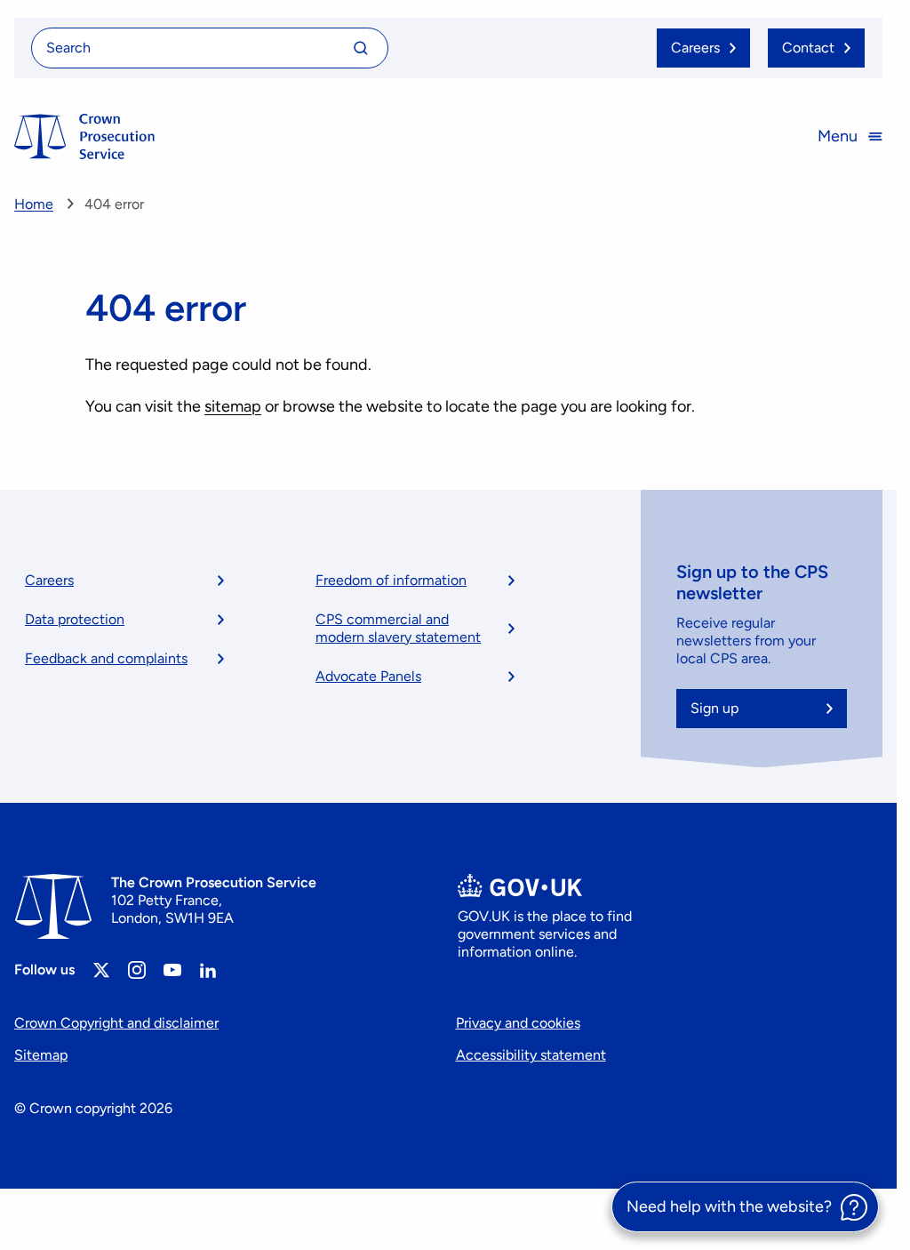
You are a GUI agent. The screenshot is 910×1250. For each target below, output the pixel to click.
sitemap (232, 406)
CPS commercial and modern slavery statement (398, 628)
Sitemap (41, 1054)
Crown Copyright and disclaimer (116, 1022)
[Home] (84, 136)
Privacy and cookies (518, 1022)
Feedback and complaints (106, 658)
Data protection (74, 619)
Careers (49, 580)
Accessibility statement (531, 1054)
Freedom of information (391, 580)
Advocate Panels (368, 676)
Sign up (714, 708)
